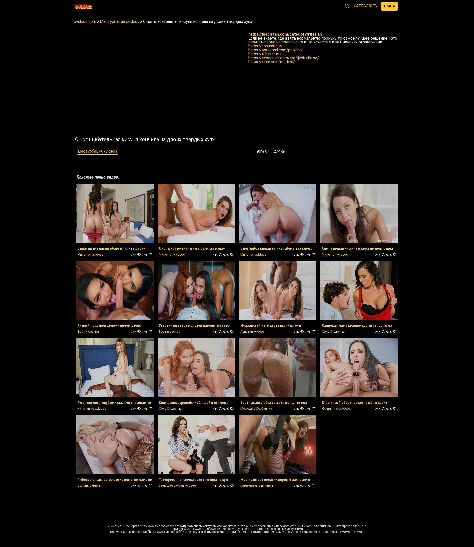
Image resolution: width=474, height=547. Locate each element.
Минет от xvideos (90, 254)
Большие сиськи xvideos (177, 485)
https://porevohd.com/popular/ (275, 50)
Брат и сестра (88, 331)
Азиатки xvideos (252, 331)
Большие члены (90, 485)
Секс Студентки (334, 331)
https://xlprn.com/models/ (271, 62)
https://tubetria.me (265, 54)
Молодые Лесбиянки (256, 408)
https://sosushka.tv (265, 46)
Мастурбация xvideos (97, 151)
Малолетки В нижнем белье (256, 487)
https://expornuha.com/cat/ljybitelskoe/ (283, 58)
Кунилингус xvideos (92, 408)
